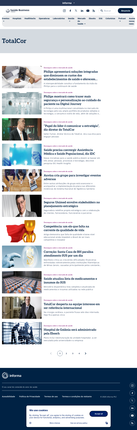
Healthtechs (30, 18)
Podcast (122, 18)
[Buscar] (101, 10)
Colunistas (110, 18)
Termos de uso (51, 396)
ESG (100, 18)
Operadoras (44, 18)
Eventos (5, 18)
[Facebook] (70, 10)
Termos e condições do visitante (77, 396)
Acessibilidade (8, 396)
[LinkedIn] (82, 10)
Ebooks (92, 18)
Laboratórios (59, 18)
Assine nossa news (132, 21)
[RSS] (93, 10)
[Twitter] (76, 10)
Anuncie (125, 10)
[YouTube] (88, 10)
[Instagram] (64, 10)
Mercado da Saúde (82, 21)
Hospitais (17, 18)
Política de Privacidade (29, 396)
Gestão (71, 18)
